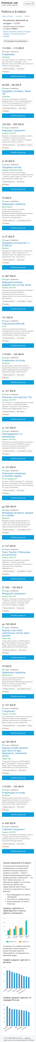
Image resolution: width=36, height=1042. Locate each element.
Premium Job (10, 4)
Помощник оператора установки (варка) (14, 474)
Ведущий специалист (14, 130)
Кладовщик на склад (13, 360)
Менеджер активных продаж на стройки (17, 514)
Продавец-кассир (11, 167)
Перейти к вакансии (18, 76)
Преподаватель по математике (12, 435)
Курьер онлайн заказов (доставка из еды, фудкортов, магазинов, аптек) (15, 751)
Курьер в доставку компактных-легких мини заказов (15, 632)
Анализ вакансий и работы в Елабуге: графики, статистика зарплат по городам (17, 33)
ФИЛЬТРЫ (28, 4)
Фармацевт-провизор (13, 204)
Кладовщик (8, 54)
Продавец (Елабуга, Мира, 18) (16, 92)
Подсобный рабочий (13, 323)
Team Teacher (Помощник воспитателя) (16, 553)
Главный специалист (13, 829)
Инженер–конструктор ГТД (16, 397)
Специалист (8, 711)
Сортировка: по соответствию (16, 41)
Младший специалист (14, 593)
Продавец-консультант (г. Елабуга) (16, 244)
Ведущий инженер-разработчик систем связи (16, 283)
